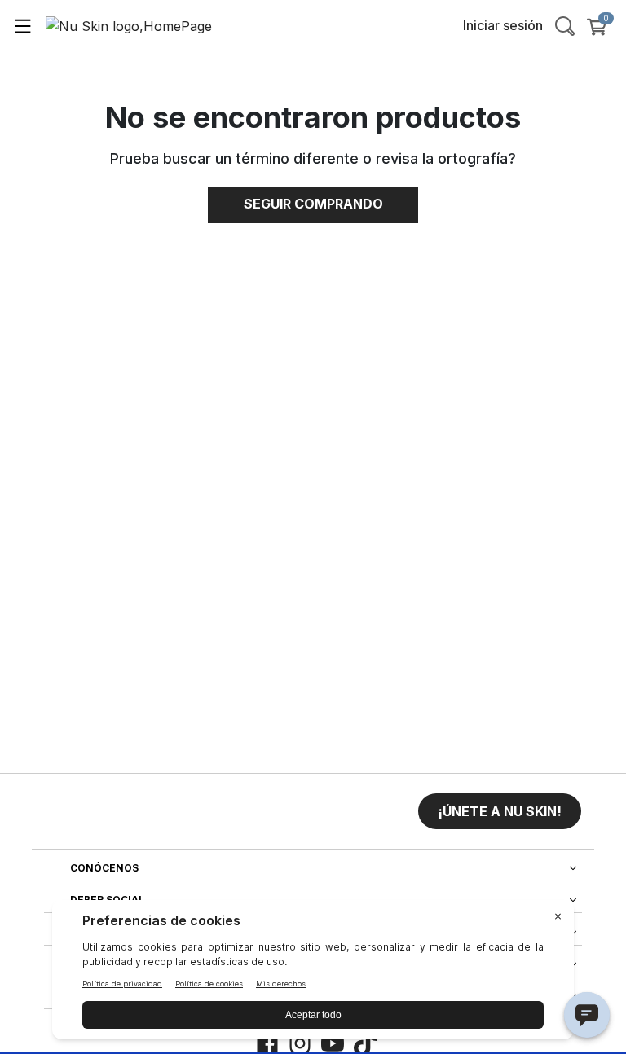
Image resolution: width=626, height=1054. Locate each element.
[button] (499, 811)
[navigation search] (565, 25)
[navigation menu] (23, 25)
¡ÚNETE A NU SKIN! (500, 811)
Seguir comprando (313, 203)
